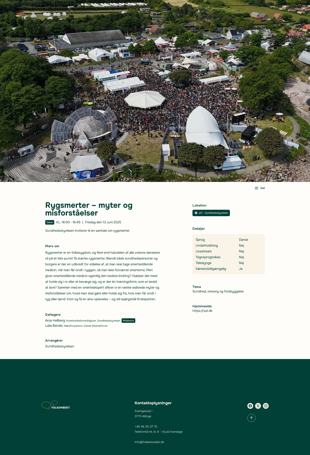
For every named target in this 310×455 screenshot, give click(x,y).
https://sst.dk (202, 311)
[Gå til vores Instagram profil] (266, 406)
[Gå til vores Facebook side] (250, 406)
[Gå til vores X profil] (258, 406)
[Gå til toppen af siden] (251, 418)
